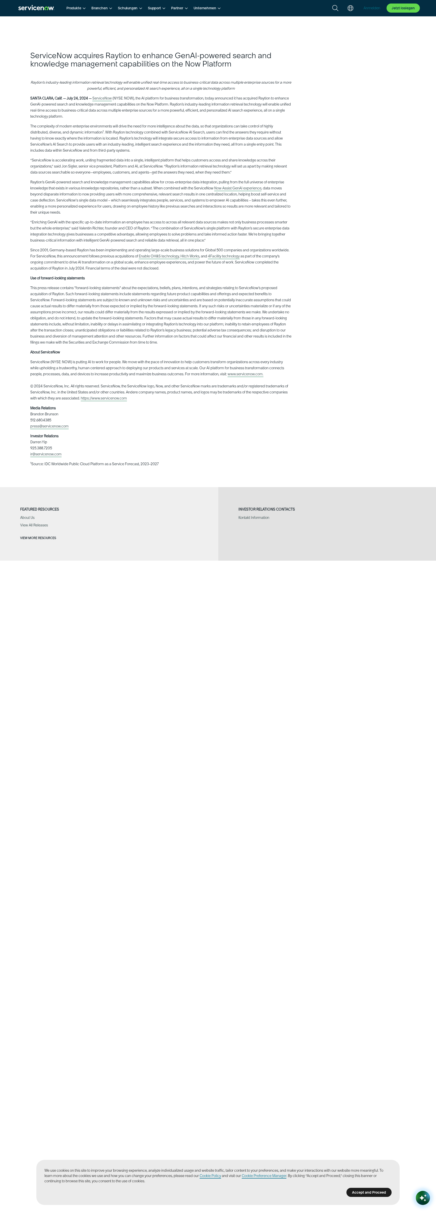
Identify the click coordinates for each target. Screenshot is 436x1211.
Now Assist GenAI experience (237, 188)
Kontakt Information (253, 517)
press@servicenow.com (49, 426)
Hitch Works (189, 256)
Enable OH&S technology (159, 256)
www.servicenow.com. (245, 374)
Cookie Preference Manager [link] (264, 1175)
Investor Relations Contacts (266, 509)
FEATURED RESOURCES (39, 509)
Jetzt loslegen (403, 8)
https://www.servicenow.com (104, 398)
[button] (76, 8)
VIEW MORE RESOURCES (38, 538)
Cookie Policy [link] (210, 1175)
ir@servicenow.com (46, 454)
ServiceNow (102, 98)
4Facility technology (224, 256)
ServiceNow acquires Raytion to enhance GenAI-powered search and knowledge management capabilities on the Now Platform (150, 59)
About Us (27, 517)
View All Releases (34, 525)
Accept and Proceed (369, 1192)
